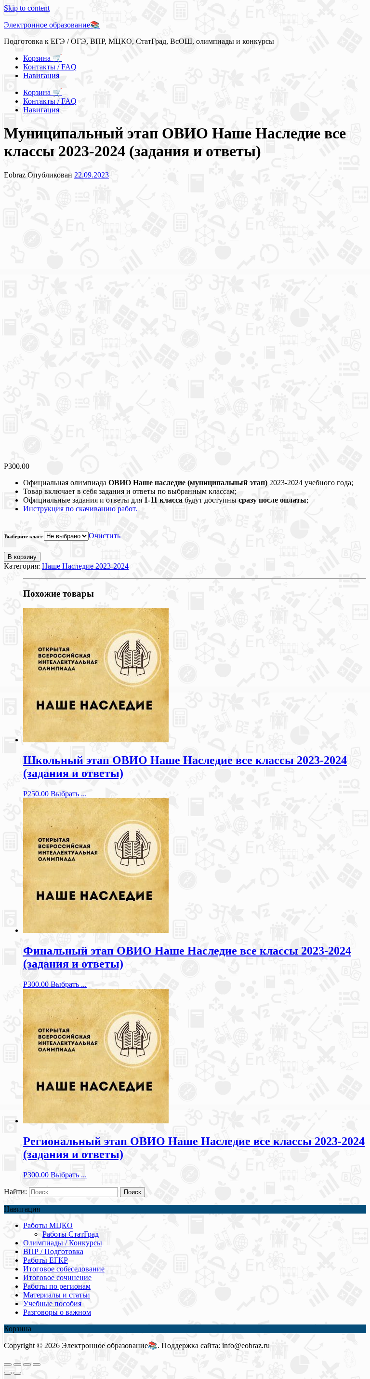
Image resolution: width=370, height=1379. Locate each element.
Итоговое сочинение (57, 1277)
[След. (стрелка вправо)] (17, 1373)
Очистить (104, 536)
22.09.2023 (91, 175)
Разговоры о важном (57, 1312)
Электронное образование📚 (52, 25)
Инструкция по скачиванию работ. (80, 509)
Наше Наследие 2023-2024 (85, 566)
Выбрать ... (69, 794)
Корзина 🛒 (42, 58)
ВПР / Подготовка (53, 1251)
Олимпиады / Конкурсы (62, 1243)
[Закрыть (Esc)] (8, 1364)
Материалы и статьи (56, 1295)
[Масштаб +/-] (36, 1364)
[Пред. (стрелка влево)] (8, 1373)
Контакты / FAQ (50, 67)
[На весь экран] (27, 1364)
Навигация (41, 75)
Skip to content (27, 8)
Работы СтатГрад (70, 1234)
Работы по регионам (57, 1286)
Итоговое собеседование (64, 1269)
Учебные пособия (52, 1303)
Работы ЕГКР (45, 1260)
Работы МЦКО (48, 1225)
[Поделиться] (17, 1364)
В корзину (22, 556)
